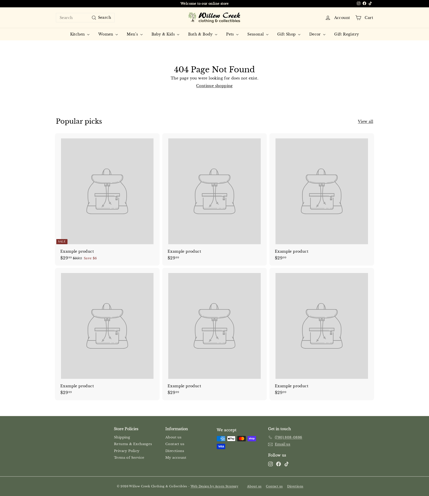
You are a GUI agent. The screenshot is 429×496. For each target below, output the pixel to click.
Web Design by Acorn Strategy (214, 486)
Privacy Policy (127, 451)
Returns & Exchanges (133, 444)
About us (173, 437)
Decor (315, 34)
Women (106, 34)
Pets (230, 34)
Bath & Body (201, 34)
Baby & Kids (163, 34)
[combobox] (85, 17)
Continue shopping (214, 85)
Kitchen (78, 34)
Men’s (133, 34)
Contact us (174, 444)
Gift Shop (287, 34)
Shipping (122, 437)
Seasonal (256, 34)
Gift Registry (346, 34)
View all (365, 121)
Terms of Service (129, 457)
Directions (174, 451)
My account (175, 457)
